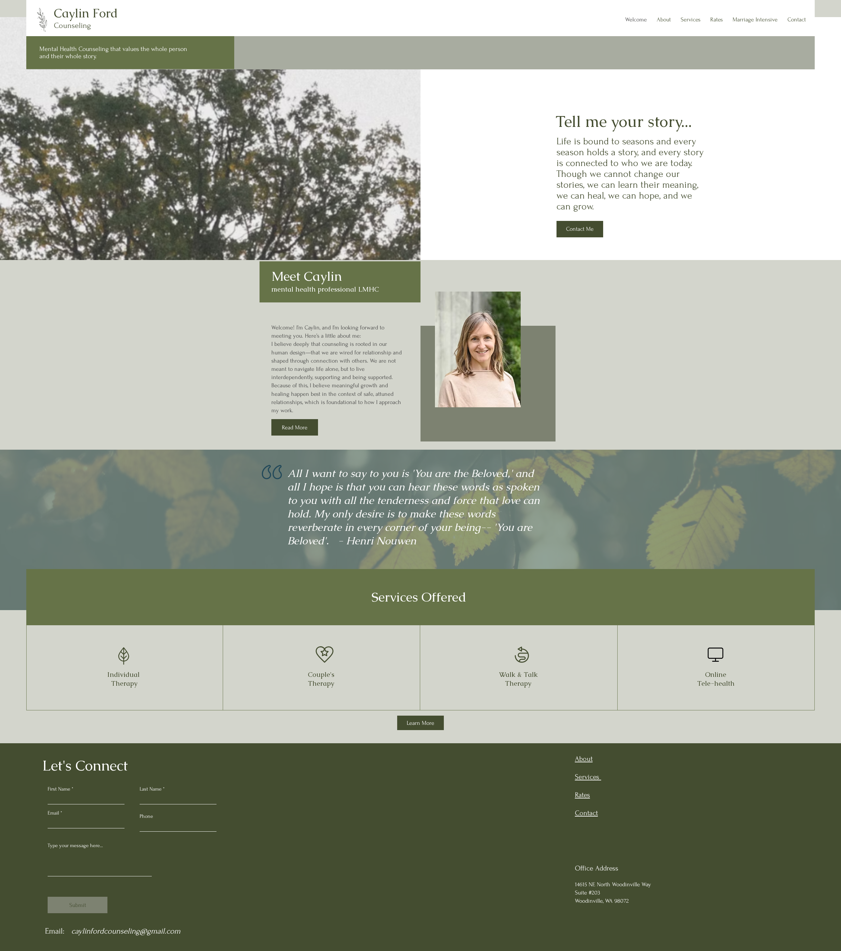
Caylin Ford (87, 13)
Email (53, 813)
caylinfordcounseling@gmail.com (125, 931)
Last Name (151, 789)
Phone (146, 816)
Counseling (72, 25)
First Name (59, 789)
